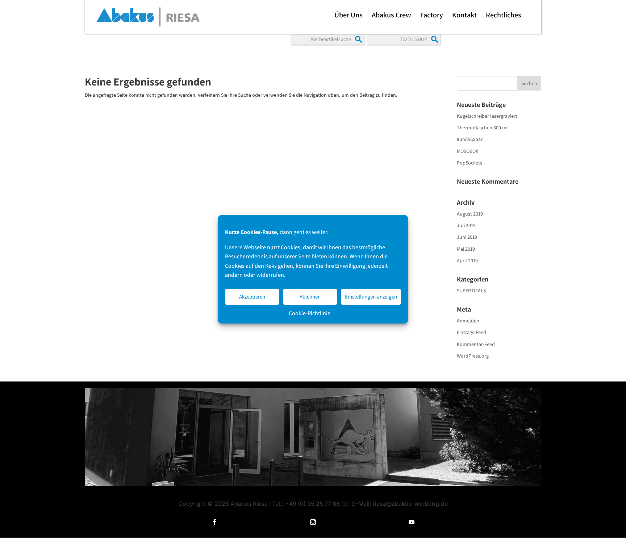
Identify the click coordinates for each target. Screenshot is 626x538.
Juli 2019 (466, 225)
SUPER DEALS (471, 290)
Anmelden (468, 320)
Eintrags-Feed (471, 332)
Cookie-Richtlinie (309, 313)
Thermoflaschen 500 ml (482, 127)
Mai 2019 (466, 249)
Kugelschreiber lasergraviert (487, 116)
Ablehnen (310, 296)
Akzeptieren (252, 296)
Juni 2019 (467, 237)
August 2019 (470, 213)
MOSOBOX (467, 151)
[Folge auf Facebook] (214, 522)
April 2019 (467, 260)
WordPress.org (473, 356)
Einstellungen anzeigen (371, 296)
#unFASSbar (470, 139)
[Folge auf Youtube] (411, 522)
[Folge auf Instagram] (313, 522)
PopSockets (469, 162)
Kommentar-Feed (476, 344)
